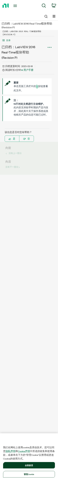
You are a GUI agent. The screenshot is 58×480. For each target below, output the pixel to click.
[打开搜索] (45, 16)
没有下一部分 (11, 166)
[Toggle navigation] (15, 5)
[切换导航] (54, 16)
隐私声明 (10, 451)
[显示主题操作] (49, 47)
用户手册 (28, 69)
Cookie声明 (24, 451)
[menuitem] (44, 6)
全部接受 (29, 465)
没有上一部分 (15, 153)
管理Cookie (29, 474)
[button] (27, 40)
